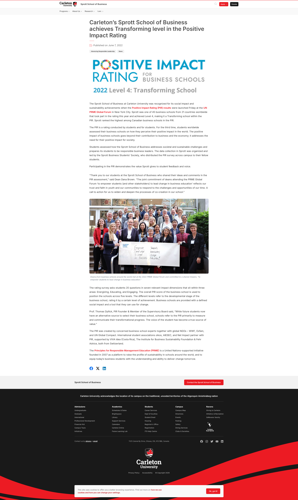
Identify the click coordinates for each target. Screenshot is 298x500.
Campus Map (180, 410)
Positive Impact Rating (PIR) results (151, 107)
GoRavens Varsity (213, 417)
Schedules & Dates (119, 410)
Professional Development (84, 421)
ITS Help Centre (151, 431)
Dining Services (181, 428)
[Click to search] (216, 4)
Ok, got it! (213, 491)
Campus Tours (80, 428)
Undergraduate (80, 410)
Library (114, 417)
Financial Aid (79, 424)
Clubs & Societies (182, 431)
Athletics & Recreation (215, 414)
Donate (234, 4)
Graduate (78, 414)
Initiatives (78, 431)
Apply (223, 4)
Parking (178, 421)
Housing (148, 421)
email (95, 441)
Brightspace (116, 414)
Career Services (151, 410)
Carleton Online (118, 428)
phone (88, 441)
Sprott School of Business (94, 4)
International (79, 417)
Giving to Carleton (213, 410)
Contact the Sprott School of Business (204, 382)
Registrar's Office (151, 424)
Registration (149, 428)
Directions (179, 414)
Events (178, 417)
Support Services (118, 421)
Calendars (116, 424)
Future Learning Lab (119, 431)
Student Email (150, 417)
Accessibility (147, 473)
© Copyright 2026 (162, 473)
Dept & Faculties (151, 414)
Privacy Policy (133, 473)
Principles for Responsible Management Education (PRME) (126, 350)
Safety (177, 424)
